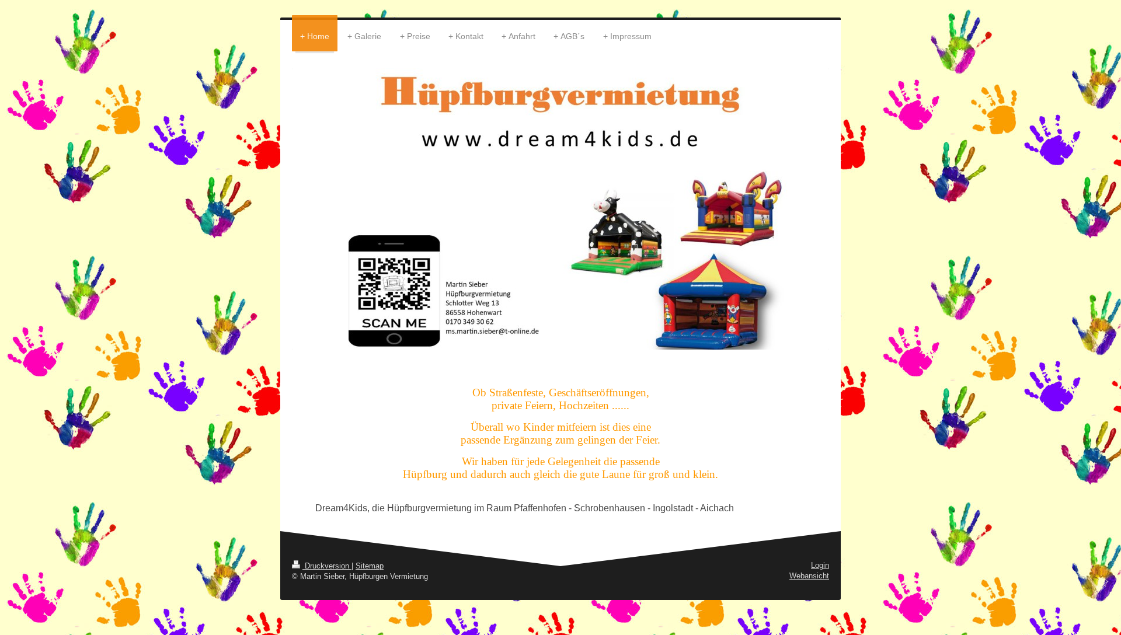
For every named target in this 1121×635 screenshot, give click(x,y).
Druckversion (326, 565)
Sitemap (370, 565)
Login (820, 565)
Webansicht (809, 575)
